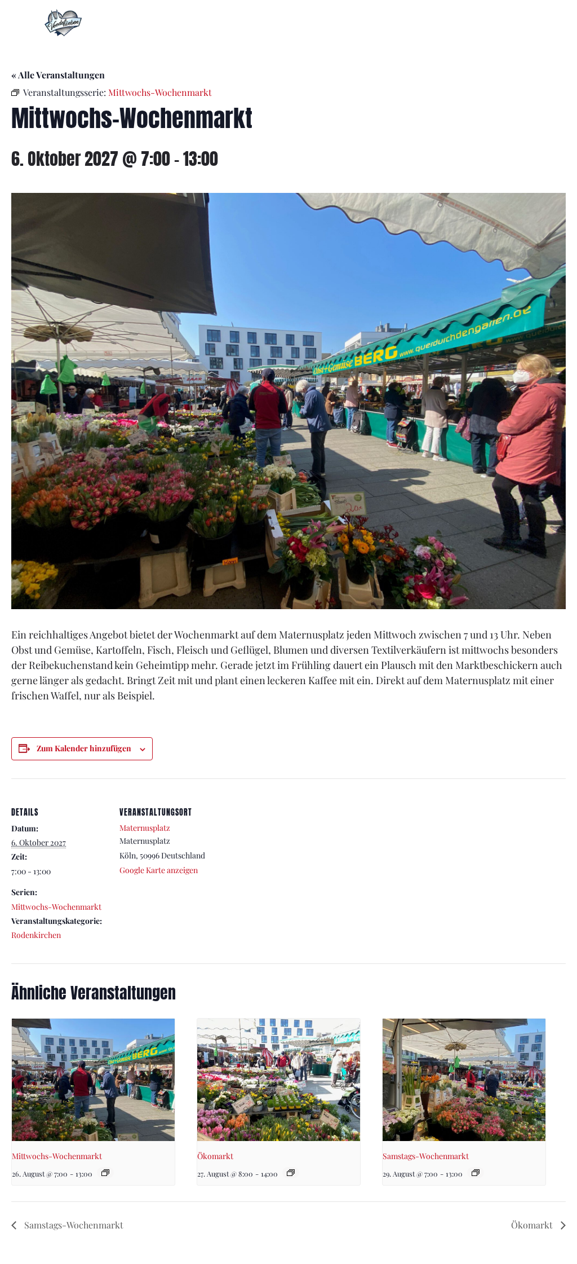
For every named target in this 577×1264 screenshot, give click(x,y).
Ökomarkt (215, 1156)
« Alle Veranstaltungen (58, 75)
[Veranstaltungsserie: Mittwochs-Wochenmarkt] (105, 1172)
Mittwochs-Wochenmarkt (56, 906)
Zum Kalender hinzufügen (84, 748)
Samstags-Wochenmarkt (426, 1156)
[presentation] (93, 1080)
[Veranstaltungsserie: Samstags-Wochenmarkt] (476, 1172)
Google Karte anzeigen (158, 870)
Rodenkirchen (36, 935)
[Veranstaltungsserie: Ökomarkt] (291, 1172)
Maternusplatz (144, 827)
